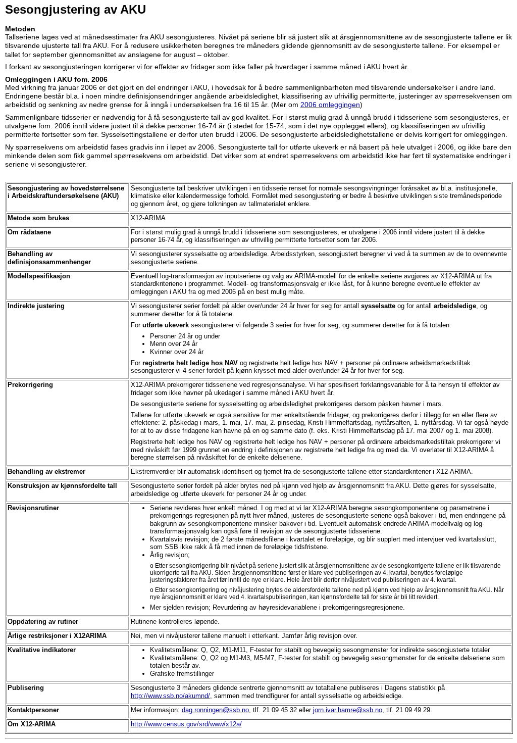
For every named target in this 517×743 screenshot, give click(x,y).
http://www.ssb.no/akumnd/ (170, 696)
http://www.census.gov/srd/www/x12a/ (186, 724)
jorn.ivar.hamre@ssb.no (347, 710)
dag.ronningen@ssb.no (215, 710)
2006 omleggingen (330, 105)
